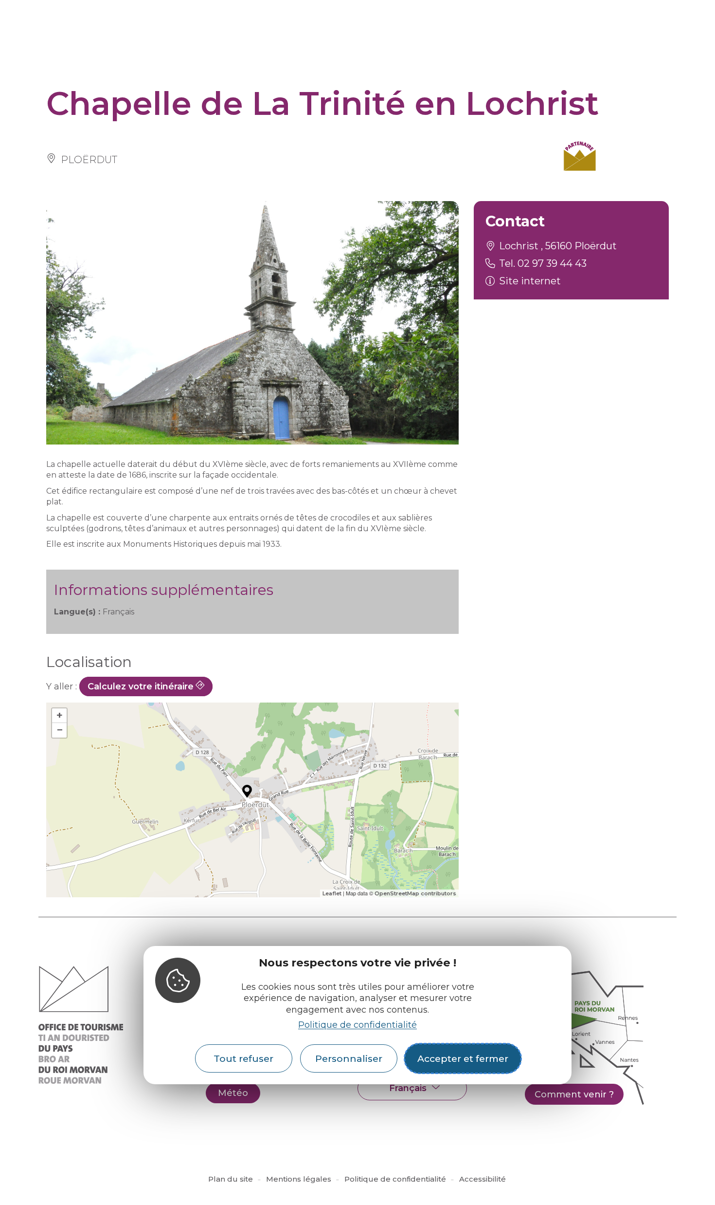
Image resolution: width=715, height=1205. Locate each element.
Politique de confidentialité (357, 1025)
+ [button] (59, 715)
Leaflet (331, 893)
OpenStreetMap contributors (415, 893)
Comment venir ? (574, 1094)
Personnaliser (348, 1059)
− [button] (59, 730)
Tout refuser (243, 1059)
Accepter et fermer (462, 1059)
